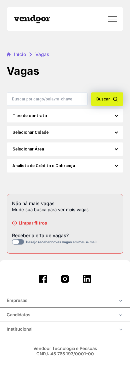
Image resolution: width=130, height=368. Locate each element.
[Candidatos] (65, 315)
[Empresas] (65, 301)
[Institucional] (65, 329)
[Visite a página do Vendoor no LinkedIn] (87, 279)
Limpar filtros (33, 223)
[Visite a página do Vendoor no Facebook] (43, 279)
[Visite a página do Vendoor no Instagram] (65, 279)
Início (20, 54)
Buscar (103, 98)
